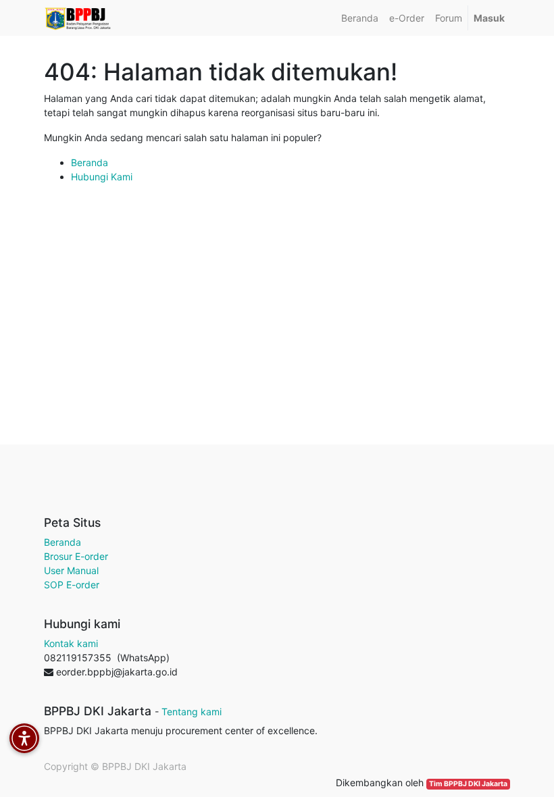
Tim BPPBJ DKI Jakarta (468, 783)
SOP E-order (71, 584)
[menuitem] (360, 17)
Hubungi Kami (101, 176)
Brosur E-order (76, 556)
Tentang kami (191, 711)
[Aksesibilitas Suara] (24, 738)
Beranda (89, 162)
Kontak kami (71, 643)
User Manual (71, 570)
